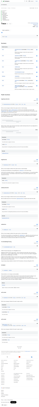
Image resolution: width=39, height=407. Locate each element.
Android (2, 390)
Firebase (2, 393)
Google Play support (29, 378)
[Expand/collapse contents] (6, 10)
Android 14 (2, 379)
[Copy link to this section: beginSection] (8, 159)
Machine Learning (16, 363)
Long (15, 87)
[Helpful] (35, 8)
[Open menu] (1, 1)
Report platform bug (29, 375)
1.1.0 (37, 243)
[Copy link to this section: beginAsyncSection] (10, 99)
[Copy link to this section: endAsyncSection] (10, 187)
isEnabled (17, 76)
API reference (4, 4)
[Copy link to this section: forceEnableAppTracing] (12, 241)
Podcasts (2, 371)
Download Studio (16, 380)
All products (3, 396)
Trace (6, 36)
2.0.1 (37, 320)
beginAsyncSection (18, 49)
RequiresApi (17, 85)
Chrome (2, 391)
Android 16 (2, 376)
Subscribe (13, 402)
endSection (17, 66)
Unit (3, 49)
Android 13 (2, 381)
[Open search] (25, 1)
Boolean (3, 76)
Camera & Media (16, 366)
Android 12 (2, 382)
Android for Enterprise (4, 363)
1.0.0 (37, 25)
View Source (35, 24)
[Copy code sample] (37, 119)
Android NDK (16, 382)
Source (2, 366)
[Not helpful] (37, 8)
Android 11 (2, 384)
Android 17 (2, 375)
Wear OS (27, 363)
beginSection (17, 55)
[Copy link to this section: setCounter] (7, 292)
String (28, 49)
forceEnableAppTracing (19, 72)
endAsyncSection (18, 60)
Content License (27, 351)
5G (14, 369)
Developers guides (16, 377)
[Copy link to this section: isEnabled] (6, 265)
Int (15, 50)
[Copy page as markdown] (10, 24)
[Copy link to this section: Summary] (7, 43)
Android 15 (2, 378)
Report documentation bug (30, 376)
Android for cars (28, 366)
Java (37, 26)
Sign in (37, 1)
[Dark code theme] (37, 35)
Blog (1, 369)
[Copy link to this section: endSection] (7, 224)
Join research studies (29, 379)
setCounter (17, 80)
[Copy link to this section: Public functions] (11, 94)
